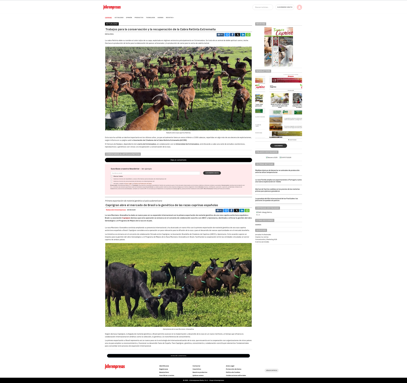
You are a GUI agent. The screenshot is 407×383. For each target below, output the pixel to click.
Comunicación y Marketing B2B (266, 239)
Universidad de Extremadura (187, 144)
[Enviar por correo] (226, 34)
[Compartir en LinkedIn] (242, 34)
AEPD (202, 188)
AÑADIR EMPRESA (271, 370)
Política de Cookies (233, 372)
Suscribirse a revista (166, 376)
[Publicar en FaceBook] (232, 34)
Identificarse (164, 366)
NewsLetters (164, 372)
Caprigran (126, 218)
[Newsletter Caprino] (278, 106)
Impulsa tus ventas (261, 237)
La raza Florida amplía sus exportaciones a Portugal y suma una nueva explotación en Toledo (278, 181)
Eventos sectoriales (262, 242)
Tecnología (150, 17)
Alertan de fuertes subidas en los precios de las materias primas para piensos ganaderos (277, 190)
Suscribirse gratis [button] (284, 7)
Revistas (169, 17)
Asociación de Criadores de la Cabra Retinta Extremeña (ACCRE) (160, 140)
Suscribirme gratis (212, 173)
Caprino (108, 17)
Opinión (129, 17)
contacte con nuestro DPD (139, 188)
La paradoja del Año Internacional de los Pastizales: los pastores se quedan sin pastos (276, 200)
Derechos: (201, 187)
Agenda (160, 17)
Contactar (196, 366)
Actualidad (119, 17)
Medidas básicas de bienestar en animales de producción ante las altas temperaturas (277, 171)
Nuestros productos (200, 372)
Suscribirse (279, 146)
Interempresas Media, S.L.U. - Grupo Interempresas (206, 380)
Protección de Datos (233, 369)
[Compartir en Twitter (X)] (237, 34)
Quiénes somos (198, 376)
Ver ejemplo (146, 169)
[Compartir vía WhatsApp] (248, 34)
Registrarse (163, 369)
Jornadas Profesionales (263, 235)
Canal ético (197, 369)
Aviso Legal (128, 183)
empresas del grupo (177, 187)
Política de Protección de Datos (143, 183)
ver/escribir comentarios (178, 356)
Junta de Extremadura (147, 144)
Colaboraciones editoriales (236, 376)
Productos (139, 17)
